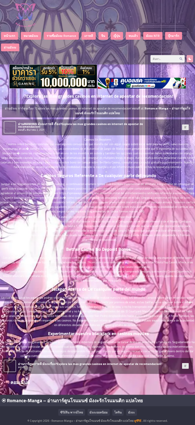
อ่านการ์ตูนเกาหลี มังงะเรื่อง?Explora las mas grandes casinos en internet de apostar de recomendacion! (89, 364)
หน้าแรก (9, 35)
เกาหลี (88, 35)
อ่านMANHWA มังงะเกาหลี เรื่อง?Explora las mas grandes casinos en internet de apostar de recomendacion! (80, 125)
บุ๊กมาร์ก (173, 35)
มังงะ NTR (153, 35)
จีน (103, 35)
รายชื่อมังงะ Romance (61, 35)
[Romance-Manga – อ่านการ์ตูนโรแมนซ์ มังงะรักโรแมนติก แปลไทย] (25, 26)
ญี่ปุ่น (116, 35)
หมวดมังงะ (31, 35)
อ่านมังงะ (10, 47)
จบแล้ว (133, 35)
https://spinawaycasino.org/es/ (79, 193)
